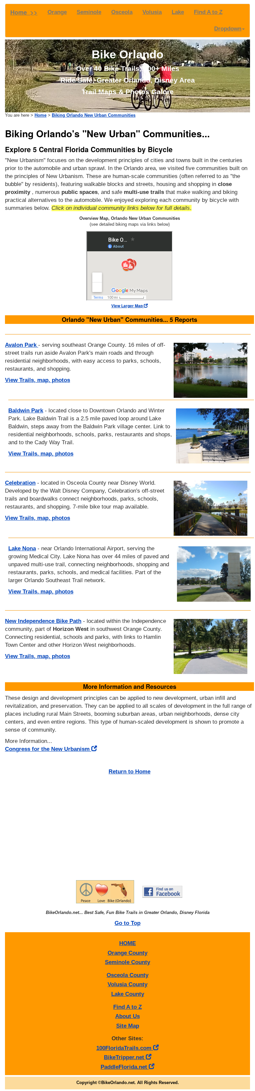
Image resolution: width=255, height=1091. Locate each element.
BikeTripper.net (125, 1057)
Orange (57, 12)
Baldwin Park (25, 410)
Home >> (24, 12)
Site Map (127, 1026)
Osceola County (127, 975)
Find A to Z (208, 12)
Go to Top (127, 923)
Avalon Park (21, 345)
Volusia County (127, 984)
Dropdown (227, 29)
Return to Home (129, 771)
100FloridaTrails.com (124, 1048)
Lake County (127, 994)
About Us (127, 1016)
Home (40, 115)
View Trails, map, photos (37, 380)
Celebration (20, 483)
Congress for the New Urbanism (48, 749)
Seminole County (127, 962)
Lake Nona (22, 548)
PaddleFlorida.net (125, 1067)
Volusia (152, 12)
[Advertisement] (129, 825)
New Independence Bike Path (43, 621)
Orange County (127, 953)
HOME (127, 943)
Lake (178, 12)
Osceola (121, 12)
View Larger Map (127, 306)
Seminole (89, 12)
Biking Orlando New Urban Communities (93, 115)
